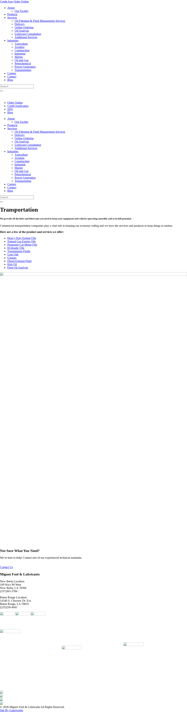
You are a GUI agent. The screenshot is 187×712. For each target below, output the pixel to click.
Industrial (20, 53)
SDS (10, 109)
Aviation (19, 47)
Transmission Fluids (18, 251)
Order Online (21, 1)
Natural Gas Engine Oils (21, 241)
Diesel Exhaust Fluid (19, 261)
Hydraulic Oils (15, 247)
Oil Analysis (22, 30)
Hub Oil (12, 264)
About (11, 7)
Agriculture (21, 43)
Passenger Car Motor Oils (22, 244)
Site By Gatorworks (11, 710)
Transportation (23, 70)
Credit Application (17, 105)
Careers (11, 73)
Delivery (20, 24)
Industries (12, 40)
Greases (11, 257)
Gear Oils (12, 254)
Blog (10, 79)
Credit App (6, 1)
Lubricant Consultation (28, 34)
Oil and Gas (21, 60)
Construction (22, 50)
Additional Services (26, 37)
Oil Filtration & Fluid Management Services (40, 20)
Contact (11, 76)
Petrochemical (23, 63)
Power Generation (25, 66)
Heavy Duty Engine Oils (21, 238)
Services (12, 17)
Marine (19, 56)
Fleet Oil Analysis (17, 267)
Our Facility (21, 11)
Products (12, 14)
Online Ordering (24, 27)
